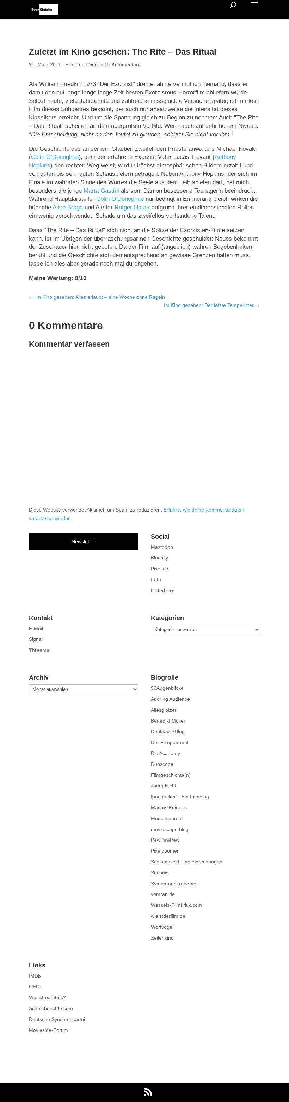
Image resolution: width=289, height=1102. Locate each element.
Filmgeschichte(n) (171, 775)
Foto (156, 579)
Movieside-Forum (48, 1030)
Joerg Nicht (163, 785)
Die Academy (165, 753)
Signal (36, 639)
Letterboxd (163, 590)
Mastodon (162, 547)
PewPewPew (165, 840)
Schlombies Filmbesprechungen (186, 862)
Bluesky (159, 558)
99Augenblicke (167, 688)
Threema (39, 650)
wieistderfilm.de (168, 916)
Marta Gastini (101, 190)
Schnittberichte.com (51, 1008)
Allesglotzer (164, 710)
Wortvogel (162, 927)
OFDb (35, 986)
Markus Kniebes (169, 807)
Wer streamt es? (47, 997)
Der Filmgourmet (170, 742)
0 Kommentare (124, 64)
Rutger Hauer (132, 207)
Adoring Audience (170, 699)
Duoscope (162, 764)
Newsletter (83, 541)
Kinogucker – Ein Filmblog (180, 796)
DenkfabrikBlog (168, 731)
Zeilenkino (162, 938)
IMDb (35, 976)
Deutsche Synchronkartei (57, 1019)
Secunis (159, 872)
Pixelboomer (165, 851)
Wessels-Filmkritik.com (176, 905)
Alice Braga (68, 207)
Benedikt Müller (168, 721)
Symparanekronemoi (174, 883)
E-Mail (36, 628)
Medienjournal (167, 818)
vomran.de (163, 894)
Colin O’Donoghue (55, 157)
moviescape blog (170, 829)
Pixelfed (159, 568)
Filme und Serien (84, 64)
